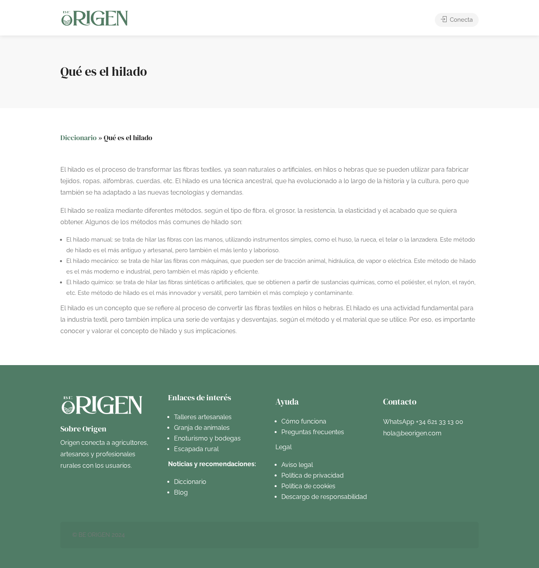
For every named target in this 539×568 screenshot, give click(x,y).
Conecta (460, 19)
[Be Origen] (94, 18)
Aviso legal (297, 465)
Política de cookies (308, 486)
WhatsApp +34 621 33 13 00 (423, 422)
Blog (181, 492)
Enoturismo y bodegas (207, 438)
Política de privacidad (312, 475)
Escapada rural (196, 449)
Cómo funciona (303, 421)
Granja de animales (202, 427)
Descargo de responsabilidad (324, 497)
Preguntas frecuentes (312, 432)
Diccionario (78, 137)
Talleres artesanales (203, 417)
